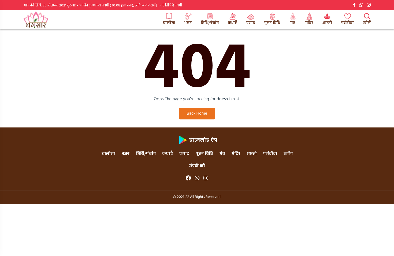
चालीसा (169, 23)
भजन (188, 23)
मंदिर (309, 23)
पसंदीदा (347, 23)
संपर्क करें (197, 166)
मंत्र (292, 23)
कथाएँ (232, 23)
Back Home (197, 113)
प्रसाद (250, 23)
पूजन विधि (272, 23)
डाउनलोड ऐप (202, 140)
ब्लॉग (288, 153)
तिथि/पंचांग (210, 23)
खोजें (367, 23)
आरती (327, 23)
